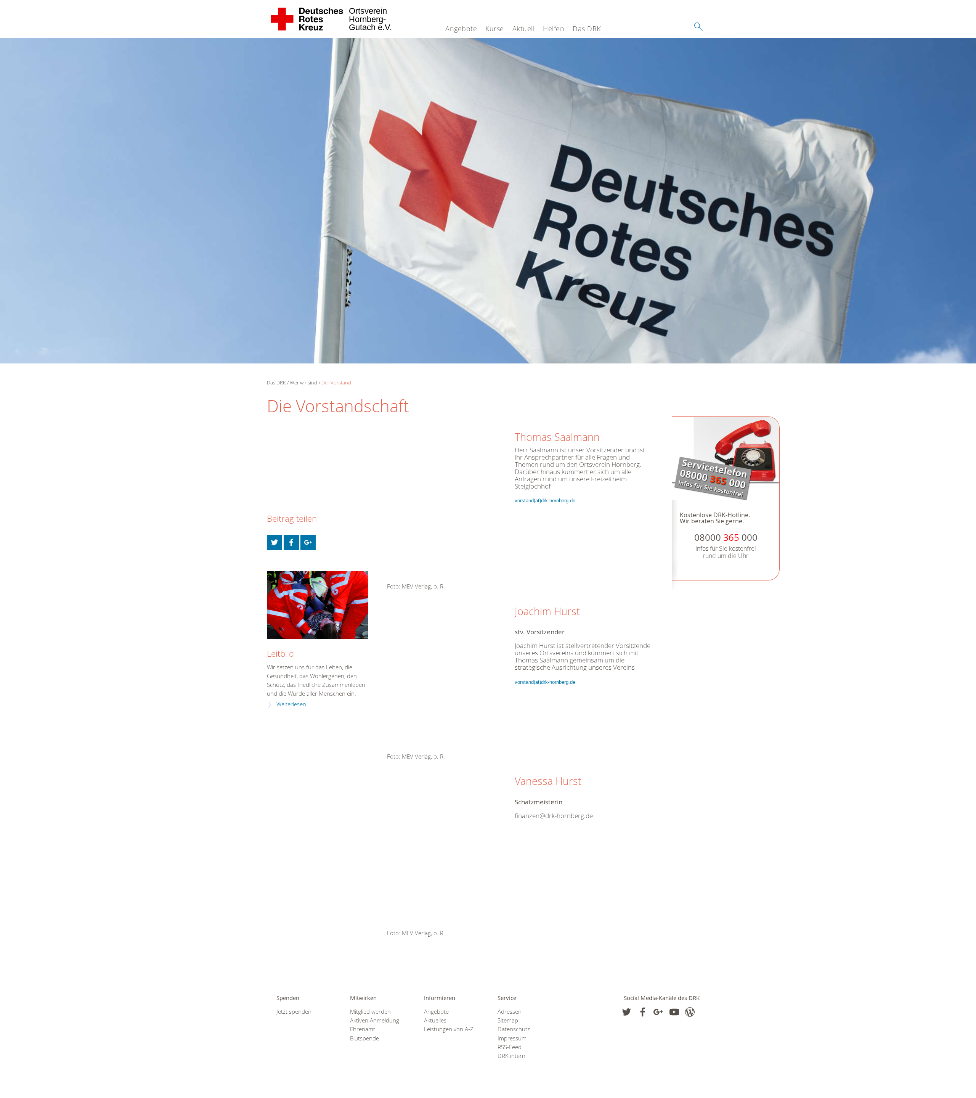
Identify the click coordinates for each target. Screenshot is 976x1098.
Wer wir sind (303, 382)
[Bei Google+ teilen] (308, 542)
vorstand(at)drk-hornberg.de (545, 500)
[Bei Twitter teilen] (274, 542)
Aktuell (523, 28)
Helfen (553, 28)
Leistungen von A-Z (449, 1029)
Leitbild (280, 653)
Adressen (510, 1011)
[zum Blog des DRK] (690, 1012)
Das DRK (587, 28)
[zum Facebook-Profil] (626, 1012)
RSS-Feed (510, 1047)
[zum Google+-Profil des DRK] (658, 1012)
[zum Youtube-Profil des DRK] (674, 1012)
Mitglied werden (370, 1011)
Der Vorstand (336, 382)
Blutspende (364, 1038)
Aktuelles (435, 1020)
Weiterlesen (291, 704)
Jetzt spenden (293, 1011)
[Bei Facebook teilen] (291, 542)
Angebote (461, 28)
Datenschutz (514, 1029)
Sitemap (508, 1020)
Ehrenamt (362, 1029)
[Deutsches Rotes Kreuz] (307, 19)
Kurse (494, 28)
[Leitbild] (317, 605)
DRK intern (511, 1055)
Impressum (512, 1038)
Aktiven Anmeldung (374, 1020)
